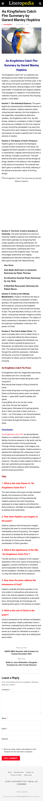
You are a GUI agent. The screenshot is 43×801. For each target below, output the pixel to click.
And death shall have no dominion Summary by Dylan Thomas (20, 271)
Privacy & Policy (16, 775)
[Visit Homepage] (21, 3)
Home (10, 772)
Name (5, 718)
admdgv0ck (8, 24)
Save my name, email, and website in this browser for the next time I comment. (20, 750)
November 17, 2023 (22, 24)
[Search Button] (40, 3)
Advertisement (19, 772)
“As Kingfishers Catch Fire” (13, 434)
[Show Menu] (3, 3)
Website (5, 739)
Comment (6, 689)
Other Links (28, 775)
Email (5, 728)
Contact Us (29, 772)
